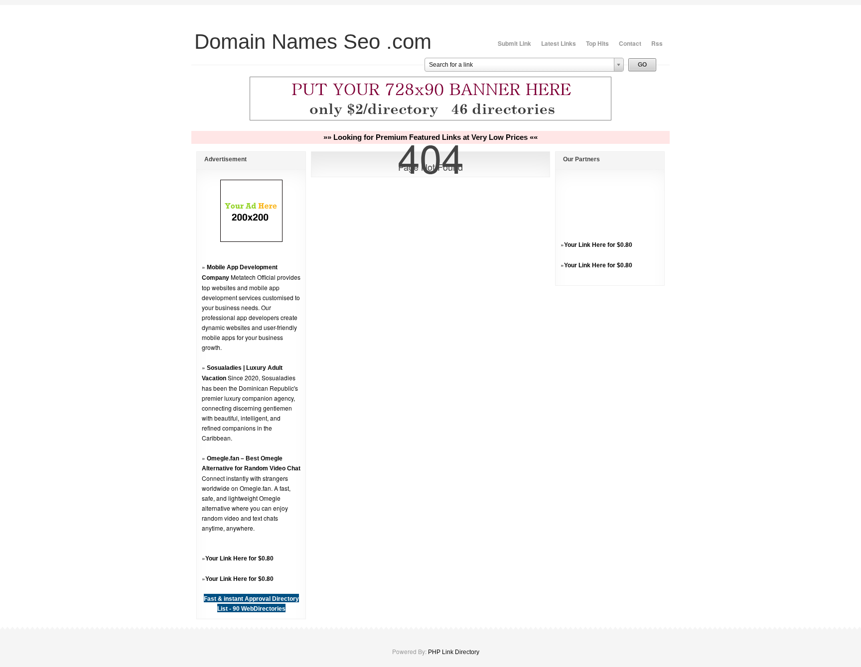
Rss (657, 43)
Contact (630, 43)
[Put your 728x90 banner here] (430, 118)
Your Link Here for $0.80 (239, 558)
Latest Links (558, 43)
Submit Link (514, 43)
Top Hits (597, 43)
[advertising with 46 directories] (251, 239)
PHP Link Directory (453, 652)
